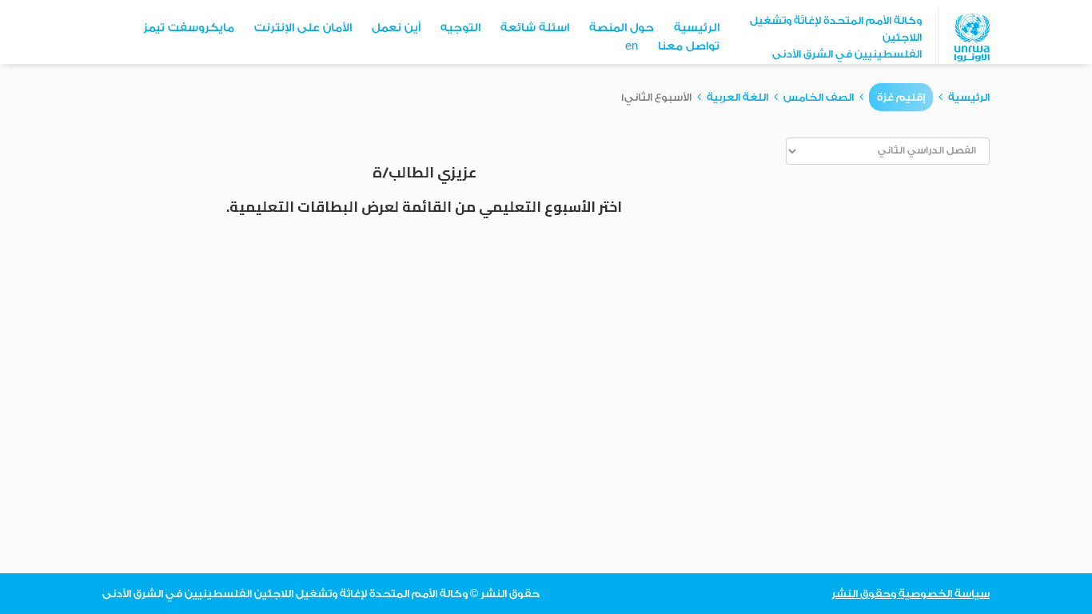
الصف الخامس (818, 97)
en (631, 46)
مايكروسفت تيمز (188, 28)
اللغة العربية (737, 97)
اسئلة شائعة (534, 28)
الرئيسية (696, 28)
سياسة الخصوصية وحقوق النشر (910, 594)
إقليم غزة (901, 97)
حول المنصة (621, 28)
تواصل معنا (688, 46)
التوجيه (460, 28)
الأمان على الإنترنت (303, 28)
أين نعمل (396, 28)
